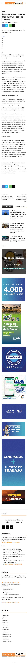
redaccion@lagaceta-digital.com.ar (13, 564)
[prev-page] (3, 246)
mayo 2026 (5, 622)
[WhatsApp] (10, 25)
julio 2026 (5, 618)
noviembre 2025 (6, 636)
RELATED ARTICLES (7, 206)
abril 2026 (5, 625)
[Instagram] (7, 527)
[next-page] (5, 246)
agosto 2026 (5, 615)
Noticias (3, 11)
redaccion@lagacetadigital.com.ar (11, 542)
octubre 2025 (5, 639)
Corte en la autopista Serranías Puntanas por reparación (8, 198)
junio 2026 (5, 620)
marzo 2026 (5, 627)
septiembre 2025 (6, 641)
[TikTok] (11, 527)
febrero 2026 (5, 629)
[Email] (13, 25)
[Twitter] (6, 25)
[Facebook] (3, 25)
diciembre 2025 (6, 634)
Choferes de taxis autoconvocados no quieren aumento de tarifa (21, 199)
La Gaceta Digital (7, 22)
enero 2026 (5, 632)
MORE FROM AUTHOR (19, 206)
